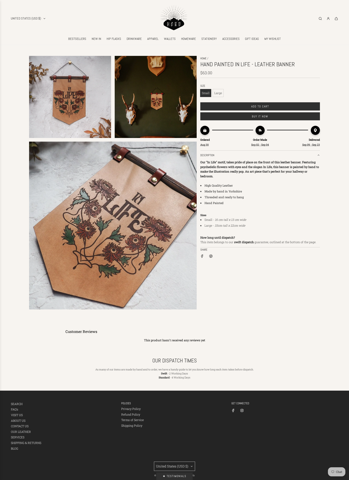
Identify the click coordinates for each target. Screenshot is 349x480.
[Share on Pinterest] (211, 256)
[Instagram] (242, 410)
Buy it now (260, 116)
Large (218, 93)
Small (206, 93)
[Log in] (328, 19)
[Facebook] (233, 410)
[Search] (320, 19)
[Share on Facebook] (202, 256)
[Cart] (336, 19)
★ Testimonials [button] (174, 476)
